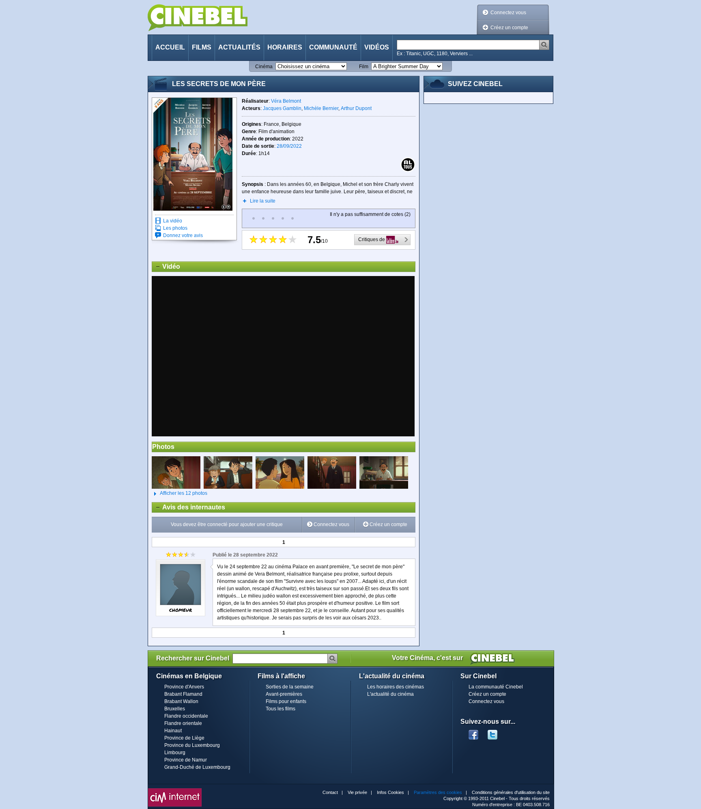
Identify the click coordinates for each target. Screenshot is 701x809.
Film (363, 66)
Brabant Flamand (183, 694)
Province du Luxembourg (192, 745)
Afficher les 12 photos (179, 493)
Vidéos (376, 47)
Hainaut (173, 730)
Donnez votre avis (183, 235)
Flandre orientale (183, 723)
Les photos (175, 228)
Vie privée (357, 792)
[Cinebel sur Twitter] (496, 732)
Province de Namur (185, 760)
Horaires (284, 47)
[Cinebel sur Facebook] (473, 732)
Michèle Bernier (321, 108)
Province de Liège (184, 738)
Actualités (239, 47)
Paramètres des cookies (438, 792)
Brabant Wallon (181, 701)
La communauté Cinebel (496, 687)
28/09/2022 (289, 146)
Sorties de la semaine (290, 687)
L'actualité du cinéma (390, 694)
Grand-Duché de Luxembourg (197, 767)
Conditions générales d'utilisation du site (511, 792)
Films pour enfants (286, 701)
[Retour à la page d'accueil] (197, 17)
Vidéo (166, 266)
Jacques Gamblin (282, 108)
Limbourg (174, 752)
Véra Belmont (286, 101)
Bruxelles (174, 709)
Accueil (170, 47)
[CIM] (175, 790)
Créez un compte (509, 27)
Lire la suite (262, 201)
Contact (330, 792)
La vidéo (172, 221)
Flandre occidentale (186, 716)
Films (201, 47)
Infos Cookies (390, 792)
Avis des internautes (188, 507)
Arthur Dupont (356, 108)
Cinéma (264, 66)
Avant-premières (284, 694)
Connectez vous (508, 12)
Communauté (333, 47)
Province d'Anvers (184, 687)
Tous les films (280, 709)
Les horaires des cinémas (395, 687)
